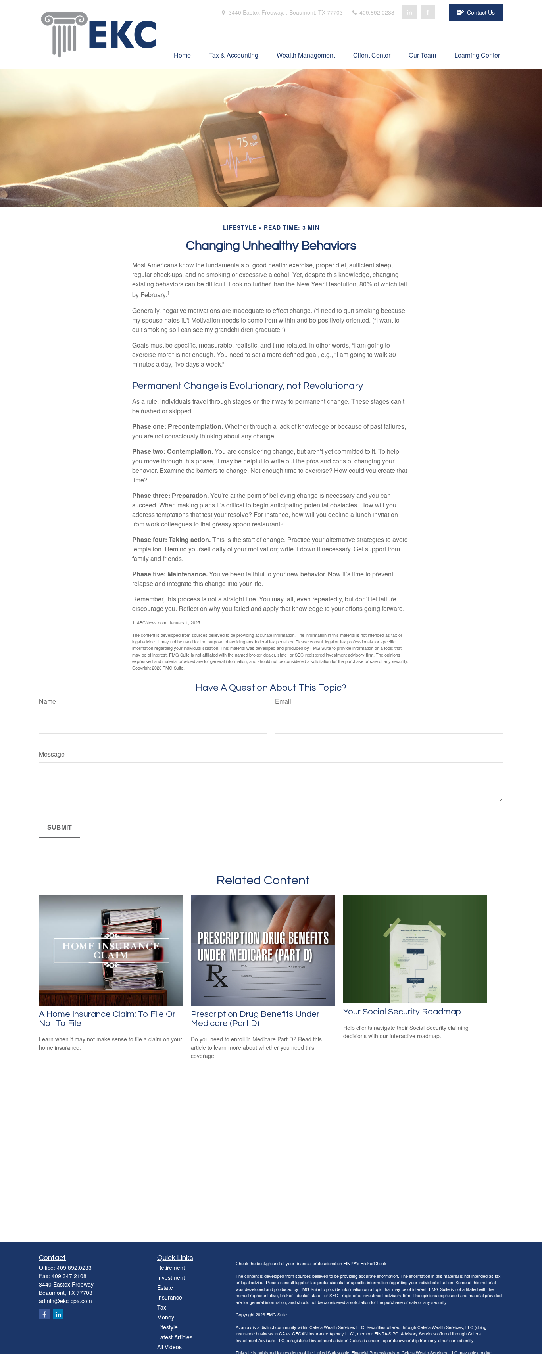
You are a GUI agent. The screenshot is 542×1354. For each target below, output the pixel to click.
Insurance (169, 1297)
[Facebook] (428, 12)
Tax (161, 1307)
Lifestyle (167, 1327)
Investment (171, 1277)
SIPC (393, 1333)
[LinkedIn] (409, 12)
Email (283, 701)
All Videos (169, 1347)
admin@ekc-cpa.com (65, 1301)
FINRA (380, 1333)
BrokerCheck (373, 1263)
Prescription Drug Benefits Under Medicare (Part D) (255, 1019)
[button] (182, 54)
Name (47, 701)
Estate (165, 1287)
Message (52, 754)
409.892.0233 (376, 12)
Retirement (171, 1267)
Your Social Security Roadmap (402, 1011)
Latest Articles (174, 1337)
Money (165, 1317)
